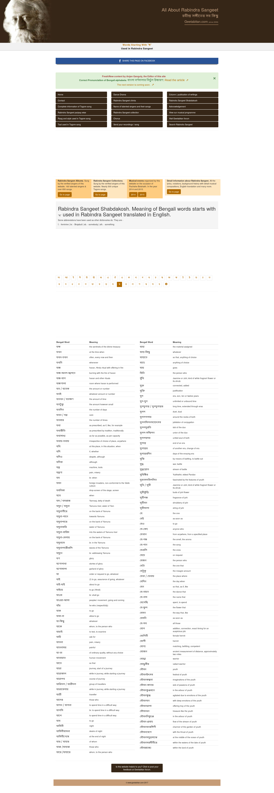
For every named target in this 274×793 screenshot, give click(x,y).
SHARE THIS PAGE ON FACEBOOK (138, 60)
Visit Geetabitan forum (179, 118)
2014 (133, 194)
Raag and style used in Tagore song (74, 118)
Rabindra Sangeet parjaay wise (72, 112)
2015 (142, 194)
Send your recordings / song (126, 124)
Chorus (116, 118)
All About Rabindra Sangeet (190, 9)
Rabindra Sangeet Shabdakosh (183, 100)
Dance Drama (119, 94)
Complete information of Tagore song (74, 106)
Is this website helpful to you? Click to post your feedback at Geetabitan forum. (137, 768)
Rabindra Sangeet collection (126, 112)
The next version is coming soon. (135, 84)
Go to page (65, 194)
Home (60, 94)
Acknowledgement (177, 106)
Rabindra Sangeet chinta (124, 100)
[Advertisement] (137, 153)
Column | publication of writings (183, 94)
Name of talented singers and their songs (132, 106)
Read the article (177, 80)
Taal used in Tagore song (69, 124)
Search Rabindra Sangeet (181, 124)
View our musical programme (182, 112)
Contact (61, 100)
